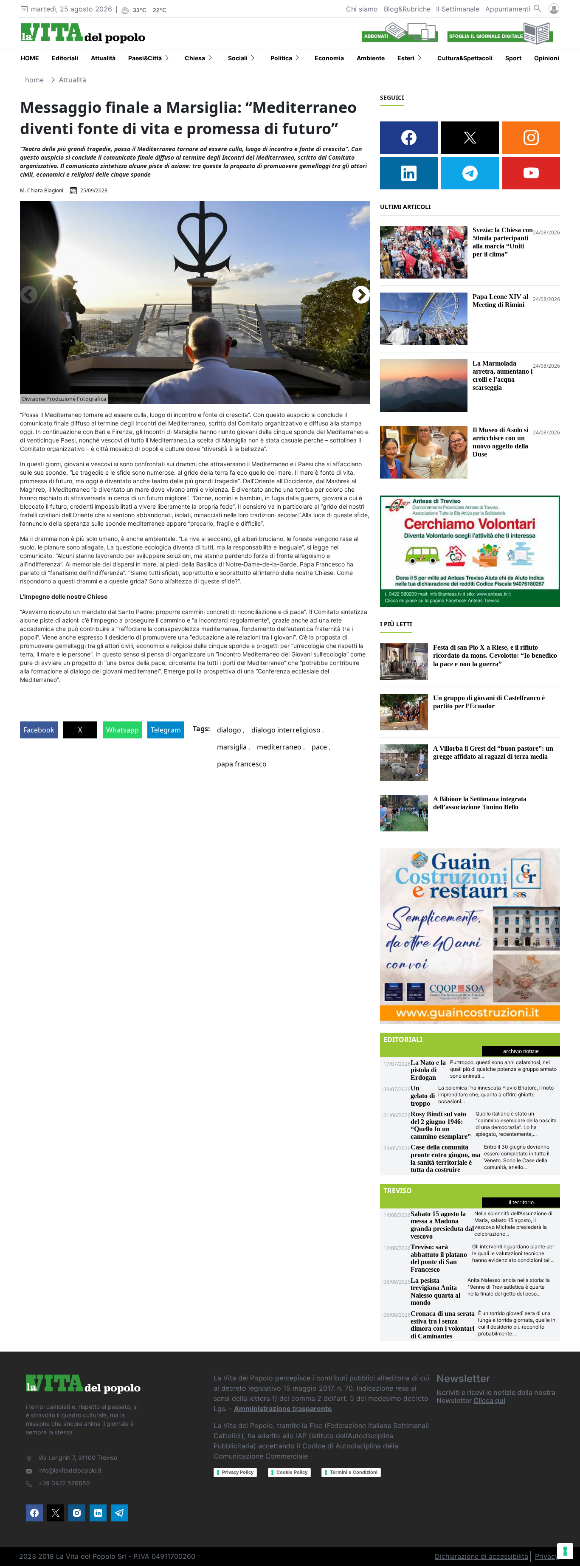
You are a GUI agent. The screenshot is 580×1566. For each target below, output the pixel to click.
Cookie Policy (291, 1472)
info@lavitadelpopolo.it (69, 1470)
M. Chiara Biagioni (41, 190)
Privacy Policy (237, 1472)
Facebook (38, 730)
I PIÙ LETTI (396, 624)
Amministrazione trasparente (283, 1408)
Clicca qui (489, 1400)
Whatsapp (122, 730)
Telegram (166, 730)
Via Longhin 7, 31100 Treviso (77, 1457)
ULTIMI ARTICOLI (405, 207)
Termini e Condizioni (353, 1472)
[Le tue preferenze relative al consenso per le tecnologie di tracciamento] (565, 1551)
